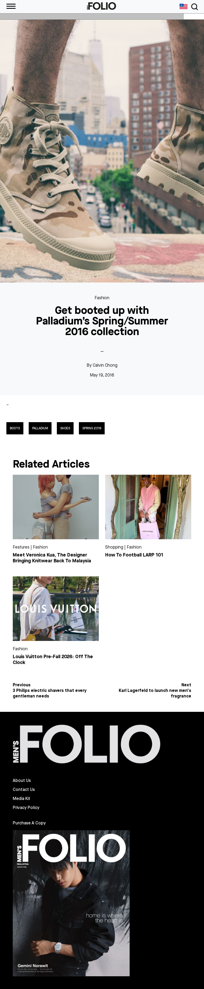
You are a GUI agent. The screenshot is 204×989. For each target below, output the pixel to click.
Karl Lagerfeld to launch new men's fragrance (155, 693)
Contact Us (24, 789)
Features (21, 547)
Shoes (65, 428)
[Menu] (11, 7)
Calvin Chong (105, 365)
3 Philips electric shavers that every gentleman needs (50, 693)
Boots (15, 428)
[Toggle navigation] (194, 6)
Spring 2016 (91, 428)
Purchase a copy (29, 823)
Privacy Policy (26, 808)
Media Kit (21, 799)
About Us (22, 780)
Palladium (40, 428)
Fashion (102, 298)
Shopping (114, 547)
